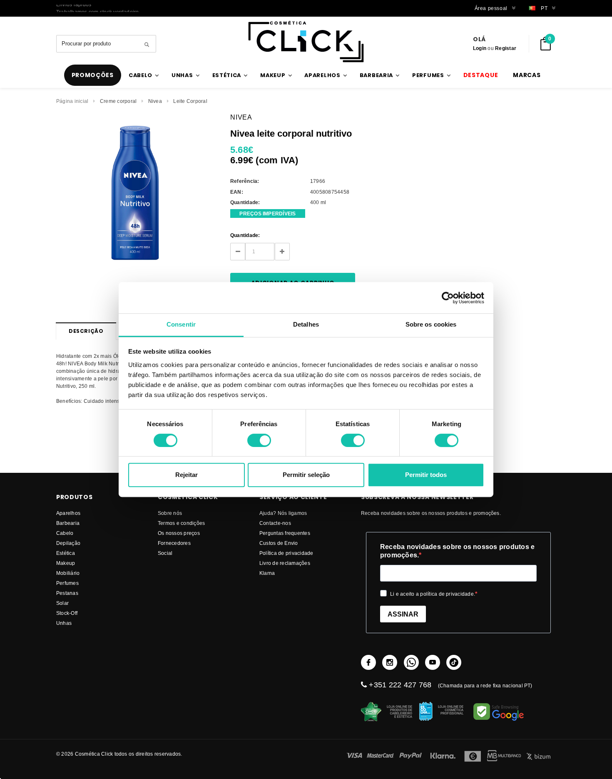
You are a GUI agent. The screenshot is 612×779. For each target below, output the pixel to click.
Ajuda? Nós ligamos (283, 513)
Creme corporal (118, 101)
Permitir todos (426, 474)
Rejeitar (186, 474)
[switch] (259, 440)
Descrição (86, 331)
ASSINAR (403, 614)
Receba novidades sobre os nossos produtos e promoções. (457, 551)
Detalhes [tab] (306, 324)
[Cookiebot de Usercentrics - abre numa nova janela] (447, 298)
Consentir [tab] (181, 324)
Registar (505, 48)
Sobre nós (170, 513)
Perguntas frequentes (284, 533)
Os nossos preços (179, 533)
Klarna (267, 573)
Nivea (155, 101)
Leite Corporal (190, 101)
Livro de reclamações (284, 563)
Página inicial (72, 101)
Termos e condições (181, 523)
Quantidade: (245, 235)
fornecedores (174, 543)
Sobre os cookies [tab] (431, 324)
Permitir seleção (306, 474)
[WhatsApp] (411, 662)
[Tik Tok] (453, 662)
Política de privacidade (286, 553)
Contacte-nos (275, 523)
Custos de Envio (278, 543)
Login (479, 48)
